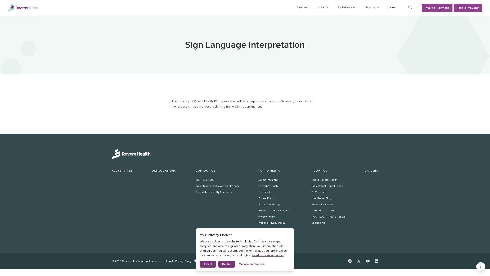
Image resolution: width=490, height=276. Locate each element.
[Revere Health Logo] (23, 8)
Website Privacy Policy (271, 222)
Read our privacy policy (268, 255)
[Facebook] (350, 261)
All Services (122, 170)
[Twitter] (358, 261)
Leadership (318, 222)
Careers (393, 7)
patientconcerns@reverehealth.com (217, 186)
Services (302, 7)
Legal (169, 261)
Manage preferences (252, 264)
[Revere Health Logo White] (245, 154)
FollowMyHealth (268, 186)
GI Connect (318, 192)
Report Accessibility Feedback (214, 192)
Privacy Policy (266, 216)
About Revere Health (324, 180)
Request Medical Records (274, 210)
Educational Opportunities (327, 186)
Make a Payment (437, 8)
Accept (208, 264)
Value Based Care (323, 210)
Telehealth (264, 192)
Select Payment (268, 180)
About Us (319, 170)
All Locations (164, 170)
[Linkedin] (376, 261)
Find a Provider (468, 8)
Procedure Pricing (269, 204)
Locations (322, 7)
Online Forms (266, 198)
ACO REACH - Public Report (328, 216)
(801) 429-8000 (205, 180)
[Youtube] (368, 261)
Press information (322, 204)
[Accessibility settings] (480, 266)
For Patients (269, 170)
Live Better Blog (321, 198)
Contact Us (206, 170)
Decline (226, 264)
